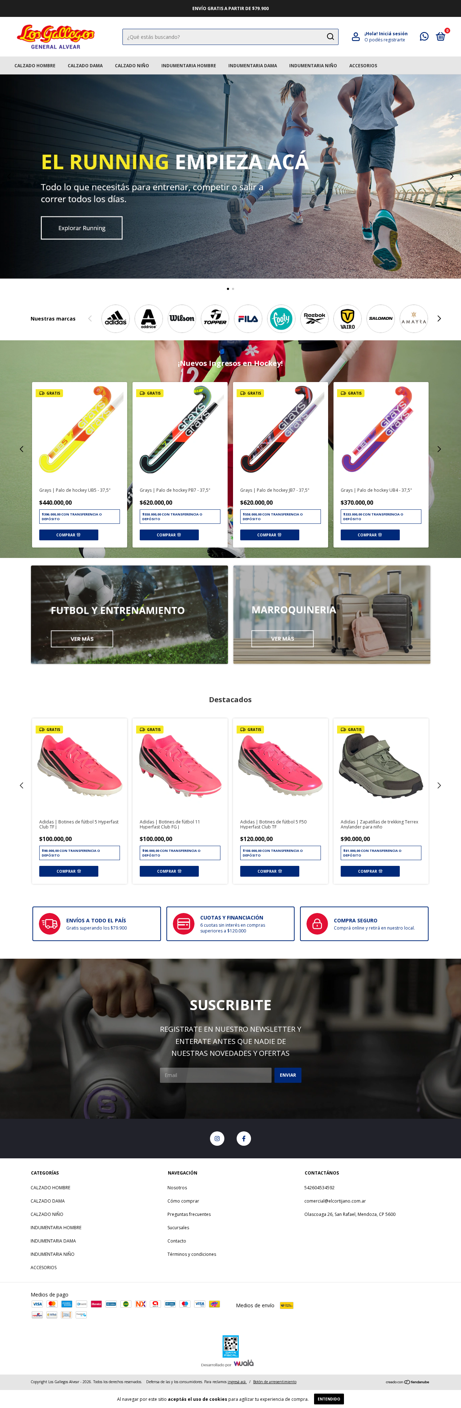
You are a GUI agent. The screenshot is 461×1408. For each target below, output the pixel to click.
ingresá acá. (237, 1381)
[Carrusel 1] (230, 176)
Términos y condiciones (191, 1254)
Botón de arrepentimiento (274, 1381)
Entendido (329, 1399)
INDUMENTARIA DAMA (252, 66)
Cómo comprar (183, 1201)
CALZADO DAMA (85, 66)
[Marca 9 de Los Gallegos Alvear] (380, 318)
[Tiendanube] (407, 1382)
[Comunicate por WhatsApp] (424, 38)
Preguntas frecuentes (189, 1214)
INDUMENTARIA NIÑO (313, 66)
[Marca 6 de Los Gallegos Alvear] (281, 318)
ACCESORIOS (363, 66)
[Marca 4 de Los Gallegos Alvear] (215, 318)
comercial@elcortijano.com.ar (335, 1201)
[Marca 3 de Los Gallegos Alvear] (181, 318)
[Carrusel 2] (331, 615)
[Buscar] (330, 36)
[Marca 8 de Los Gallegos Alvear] (347, 318)
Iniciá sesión (393, 34)
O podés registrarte (384, 40)
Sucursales (178, 1228)
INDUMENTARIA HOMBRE (188, 66)
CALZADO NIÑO (132, 66)
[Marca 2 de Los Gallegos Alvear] (148, 318)
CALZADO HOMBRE (34, 66)
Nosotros (177, 1188)
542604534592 (319, 1188)
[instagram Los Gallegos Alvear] (217, 1138)
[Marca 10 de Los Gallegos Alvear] (413, 318)
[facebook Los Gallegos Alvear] (244, 1138)
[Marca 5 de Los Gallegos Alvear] (248, 318)
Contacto (176, 1241)
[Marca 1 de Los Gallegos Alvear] (115, 318)
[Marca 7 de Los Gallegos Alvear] (314, 318)
